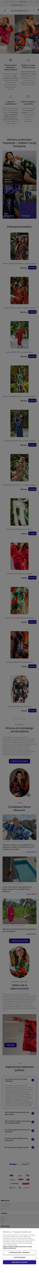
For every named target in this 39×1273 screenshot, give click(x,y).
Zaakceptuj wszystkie (19, 1262)
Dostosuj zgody (19, 1257)
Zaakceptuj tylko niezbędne (19, 1252)
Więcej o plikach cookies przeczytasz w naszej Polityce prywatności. (17, 1247)
